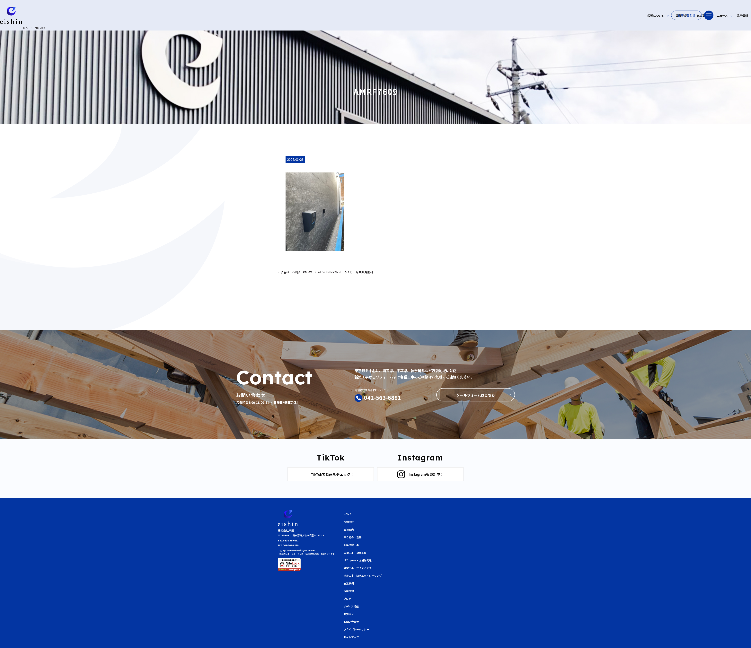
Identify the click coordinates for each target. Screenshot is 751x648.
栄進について (655, 15)
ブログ (347, 598)
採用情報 (742, 15)
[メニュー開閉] (708, 15)
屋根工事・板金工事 (355, 553)
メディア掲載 (351, 606)
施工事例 (702, 15)
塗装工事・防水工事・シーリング (363, 575)
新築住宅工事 (351, 545)
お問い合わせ (686, 15)
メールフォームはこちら (475, 395)
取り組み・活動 (352, 537)
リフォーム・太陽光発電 (358, 560)
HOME (25, 27)
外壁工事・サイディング (357, 568)
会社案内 (349, 529)
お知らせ (349, 614)
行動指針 (349, 522)
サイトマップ (351, 637)
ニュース (722, 15)
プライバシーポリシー (356, 629)
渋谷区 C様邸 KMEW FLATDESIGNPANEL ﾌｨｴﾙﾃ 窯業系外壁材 (327, 272)
